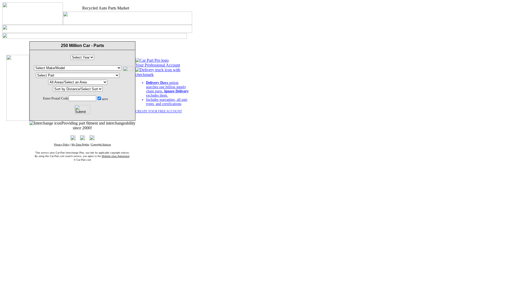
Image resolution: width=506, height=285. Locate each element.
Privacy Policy (62, 144)
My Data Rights (80, 144)
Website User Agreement (115, 156)
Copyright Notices (101, 144)
